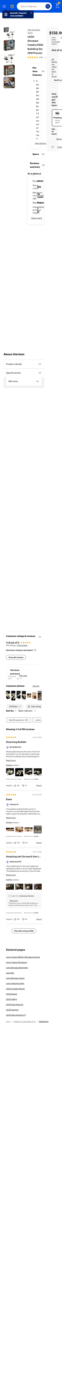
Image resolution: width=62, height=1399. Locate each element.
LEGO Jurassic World (15, 988)
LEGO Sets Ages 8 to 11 (16, 1015)
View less (23, 675)
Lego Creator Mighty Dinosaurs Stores (23, 957)
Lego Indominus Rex (15, 983)
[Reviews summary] (45, 57)
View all (36, 686)
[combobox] (34, 6)
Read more (11, 760)
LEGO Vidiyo (11, 999)
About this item (14, 354)
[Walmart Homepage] (12, 6)
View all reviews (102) (24, 931)
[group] (40, 57)
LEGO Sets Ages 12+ (14, 1004)
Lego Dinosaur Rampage (17, 967)
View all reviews (15, 657)
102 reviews (22, 645)
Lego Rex (10, 973)
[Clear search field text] (44, 6)
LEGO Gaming (12, 1010)
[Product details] (40, 364)
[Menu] (4, 6)
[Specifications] (40, 372)
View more (36, 218)
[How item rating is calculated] (35, 650)
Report (39, 785)
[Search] (47, 6)
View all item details (43, 143)
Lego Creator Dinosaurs (16, 962)
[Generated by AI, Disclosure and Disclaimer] (18, 678)
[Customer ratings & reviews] (40, 635)
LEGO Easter (11, 994)
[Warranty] (37, 381)
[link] (38, 829)
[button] (35, 71)
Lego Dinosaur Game (15, 978)
